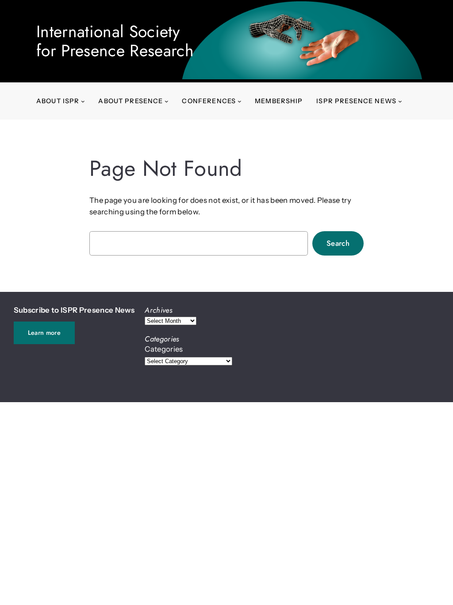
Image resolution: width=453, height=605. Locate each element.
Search (337, 243)
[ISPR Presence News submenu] (400, 101)
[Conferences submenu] (240, 101)
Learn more (44, 332)
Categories (164, 349)
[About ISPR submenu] (83, 101)
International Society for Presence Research (115, 40)
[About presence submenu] (167, 101)
